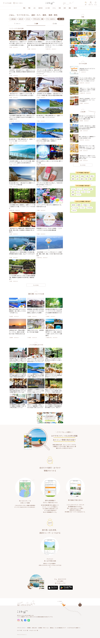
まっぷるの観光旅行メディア (60, 627)
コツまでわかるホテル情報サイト (73, 627)
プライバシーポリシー (21, 627)
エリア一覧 (19, 630)
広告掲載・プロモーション (43, 627)
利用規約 (29, 627)
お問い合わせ (34, 627)
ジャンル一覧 (25, 630)
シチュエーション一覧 (33, 630)
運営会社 (52, 627)
